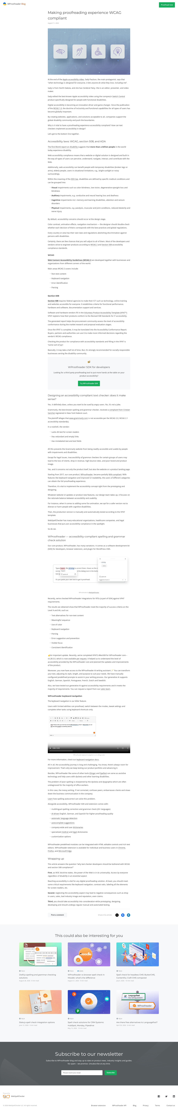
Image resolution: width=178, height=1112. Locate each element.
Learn (50, 799)
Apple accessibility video (73, 79)
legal (75, 832)
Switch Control (118, 96)
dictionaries (78, 827)
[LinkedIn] (174, 1096)
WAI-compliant (115, 474)
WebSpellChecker (94, 592)
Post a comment (57, 915)
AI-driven (55, 813)
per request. (82, 658)
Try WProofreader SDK (89, 383)
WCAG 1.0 (57, 108)
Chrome (121, 847)
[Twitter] (166, 1096)
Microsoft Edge (65, 851)
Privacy (145, 1105)
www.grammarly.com (78, 418)
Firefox (51, 851)
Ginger (93, 773)
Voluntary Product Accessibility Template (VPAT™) (105, 312)
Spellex (103, 773)
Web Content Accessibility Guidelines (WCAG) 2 (69, 260)
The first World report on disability (63, 147)
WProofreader (87, 474)
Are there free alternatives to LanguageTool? (137, 1022)
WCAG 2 (94, 244)
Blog (134, 1105)
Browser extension (98, 1105)
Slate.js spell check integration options (37, 1022)
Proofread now (167, 5)
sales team (105, 689)
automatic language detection (64, 818)
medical (65, 832)
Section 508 (107, 244)
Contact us (171, 1105)
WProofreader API (119, 1105)
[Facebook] (159, 1096)
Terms (157, 1105)
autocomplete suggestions (63, 823)
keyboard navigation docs (88, 759)
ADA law (74, 179)
